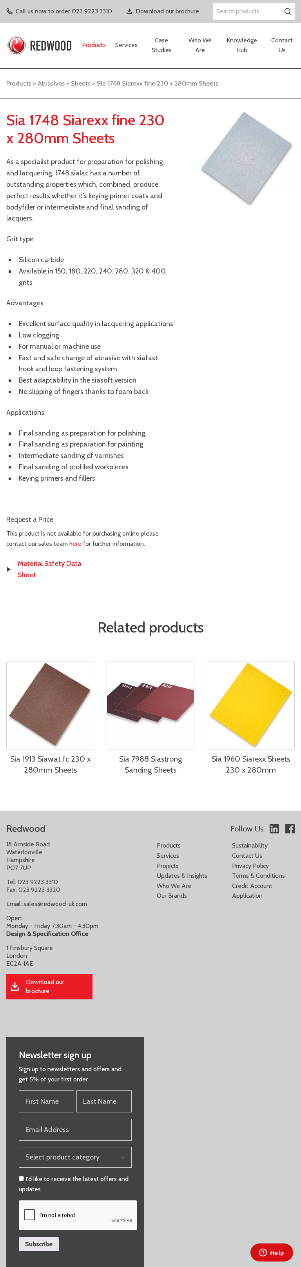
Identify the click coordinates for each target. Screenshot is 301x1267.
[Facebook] (290, 828)
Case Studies (162, 45)
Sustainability (250, 845)
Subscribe (39, 1244)
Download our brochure (167, 11)
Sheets (81, 83)
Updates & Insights (182, 875)
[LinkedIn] (274, 828)
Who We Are (200, 45)
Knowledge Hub (242, 45)
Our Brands (172, 895)
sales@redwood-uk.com (55, 904)
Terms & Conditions (258, 875)
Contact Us (282, 45)
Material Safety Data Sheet (49, 569)
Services (126, 45)
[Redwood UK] (39, 45)
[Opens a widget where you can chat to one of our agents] (271, 1253)
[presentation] (78, 1215)
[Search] (288, 11)
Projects (168, 866)
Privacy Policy (250, 866)
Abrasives (51, 83)
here (75, 543)
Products (94, 45)
